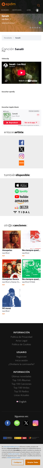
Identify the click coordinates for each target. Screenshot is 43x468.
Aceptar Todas (32, 462)
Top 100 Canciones (21, 383)
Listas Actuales (21, 395)
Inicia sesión (38, 10)
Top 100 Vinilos (21, 387)
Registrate (21, 356)
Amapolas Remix (10, 279)
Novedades (8, 38)
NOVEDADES (5, 10)
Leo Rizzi (5, 19)
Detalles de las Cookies (13, 457)
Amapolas (7, 250)
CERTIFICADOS (16, 10)
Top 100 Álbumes (21, 380)
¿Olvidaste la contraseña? (21, 364)
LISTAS (29, 10)
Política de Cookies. (14, 454)
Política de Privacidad (21, 336)
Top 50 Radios (21, 391)
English (22, 401)
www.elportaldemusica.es (11, 446)
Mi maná (6, 308)
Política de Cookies (21, 344)
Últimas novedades (21, 376)
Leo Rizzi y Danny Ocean (12, 282)
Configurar (18, 462)
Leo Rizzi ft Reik (28, 282)
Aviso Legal (21, 340)
